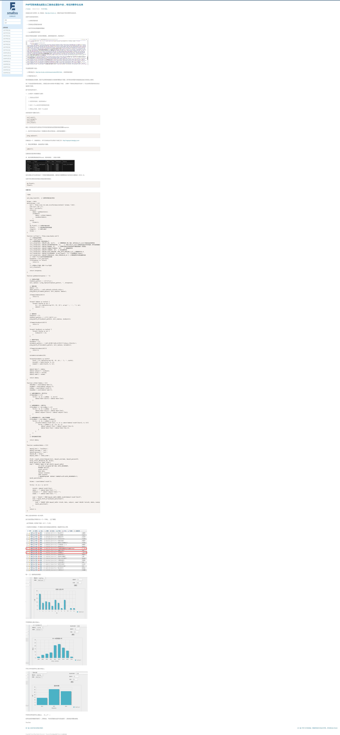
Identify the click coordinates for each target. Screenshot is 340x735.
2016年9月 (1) (6, 61)
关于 (6, 23)
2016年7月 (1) (6, 67)
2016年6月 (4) (6, 70)
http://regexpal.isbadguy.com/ (71, 140)
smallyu (29, 9)
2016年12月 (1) (7, 53)
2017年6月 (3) (6, 36)
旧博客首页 (12, 16)
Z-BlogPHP (54, 734)
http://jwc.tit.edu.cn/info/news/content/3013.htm (49, 72)
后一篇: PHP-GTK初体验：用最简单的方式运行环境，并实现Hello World (317, 728)
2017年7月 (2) (6, 33)
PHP (44, 9)
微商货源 (64, 734)
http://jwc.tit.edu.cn (50, 13)
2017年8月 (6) (6, 30)
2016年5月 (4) (6, 72)
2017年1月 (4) (6, 50)
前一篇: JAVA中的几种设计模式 (34, 728)
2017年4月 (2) (6, 41)
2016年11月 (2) (7, 55)
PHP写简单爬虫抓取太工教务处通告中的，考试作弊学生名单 (54, 4)
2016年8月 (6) (6, 64)
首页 (6, 20)
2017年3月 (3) (6, 44)
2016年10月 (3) (7, 58)
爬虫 (46, 9)
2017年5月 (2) (6, 38)
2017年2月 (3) (6, 47)
